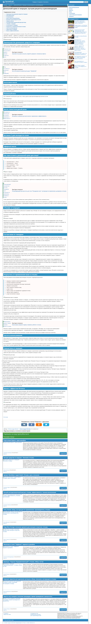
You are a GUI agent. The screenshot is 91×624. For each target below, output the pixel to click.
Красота (5, 454)
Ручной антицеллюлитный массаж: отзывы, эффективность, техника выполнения (30, 492)
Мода (70, 11)
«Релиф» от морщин (11, 23)
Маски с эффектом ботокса (12, 30)
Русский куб (9, 1)
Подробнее (63, 453)
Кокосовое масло (10, 15)
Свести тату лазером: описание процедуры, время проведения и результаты (28, 596)
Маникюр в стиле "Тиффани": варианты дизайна (19, 544)
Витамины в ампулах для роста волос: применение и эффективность (29, 116)
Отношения (72, 13)
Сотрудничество (34, 613)
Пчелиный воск (9, 16)
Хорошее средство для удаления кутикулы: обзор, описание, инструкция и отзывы (30, 579)
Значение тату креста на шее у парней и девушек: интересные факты (29, 53)
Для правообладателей (35, 615)
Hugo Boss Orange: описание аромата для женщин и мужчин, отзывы (26, 527)
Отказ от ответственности (29, 622)
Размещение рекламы (35, 614)
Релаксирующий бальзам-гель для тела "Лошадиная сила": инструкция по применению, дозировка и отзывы (39, 191)
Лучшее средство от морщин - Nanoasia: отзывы (19, 457)
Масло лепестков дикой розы (13, 18)
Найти (86, 2)
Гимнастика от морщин (11, 29)
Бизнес (71, 9)
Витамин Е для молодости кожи (13, 19)
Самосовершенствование (75, 14)
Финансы (71, 16)
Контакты (45, 2)
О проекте (40, 2)
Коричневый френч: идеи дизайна (15, 440)
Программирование (74, 7)
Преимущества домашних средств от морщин (17, 14)
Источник (6, 417)
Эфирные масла (10, 21)
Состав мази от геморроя (12, 25)
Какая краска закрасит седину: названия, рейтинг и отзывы (26, 324)
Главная (35, 2)
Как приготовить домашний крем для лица (16, 22)
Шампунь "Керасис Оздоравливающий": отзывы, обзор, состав (23, 562)
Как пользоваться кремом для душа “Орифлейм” (24, 71)
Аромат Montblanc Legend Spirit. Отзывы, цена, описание (21, 475)
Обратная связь (7, 614)
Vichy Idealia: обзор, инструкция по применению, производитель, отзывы (27, 510)
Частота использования (11, 28)
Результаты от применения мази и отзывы (16, 26)
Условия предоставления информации (12, 622)
